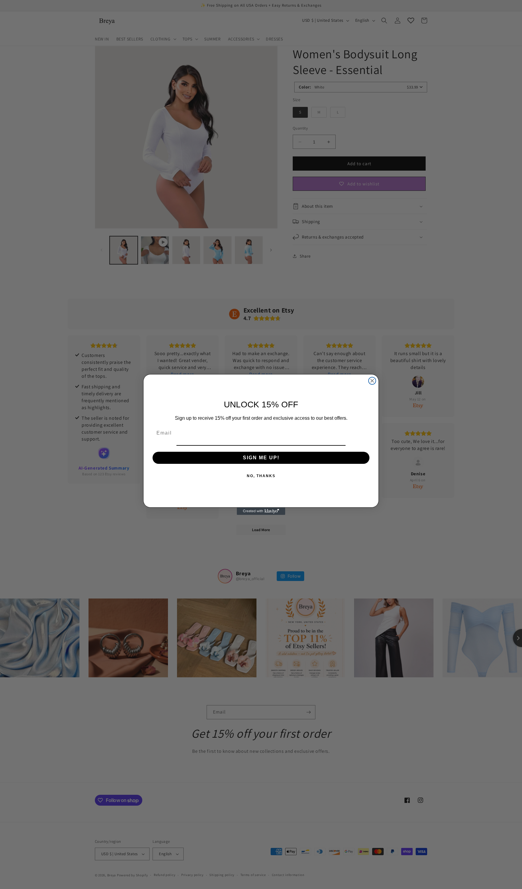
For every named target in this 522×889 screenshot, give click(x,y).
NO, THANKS (261, 476)
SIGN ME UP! (261, 457)
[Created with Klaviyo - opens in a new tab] (261, 511)
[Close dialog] (372, 380)
